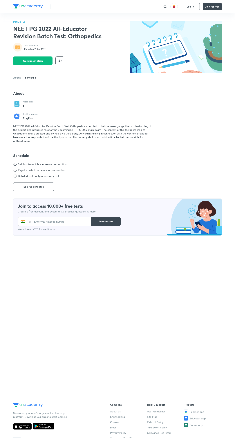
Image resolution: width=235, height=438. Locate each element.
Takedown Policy (157, 427)
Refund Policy (155, 422)
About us (115, 411)
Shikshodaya (117, 417)
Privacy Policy (118, 433)
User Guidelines (156, 411)
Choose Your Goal (69, 6)
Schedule (30, 77)
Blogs (113, 427)
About (17, 77)
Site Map (152, 417)
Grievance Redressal (159, 433)
